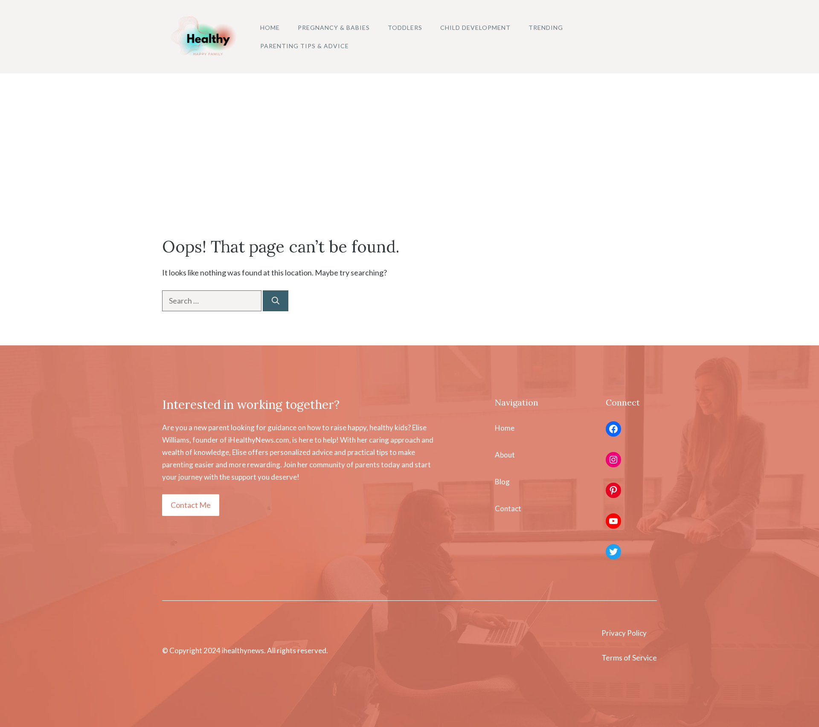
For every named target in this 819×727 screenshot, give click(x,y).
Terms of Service (629, 657)
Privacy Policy (624, 633)
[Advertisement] (409, 137)
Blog (502, 481)
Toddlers (405, 27)
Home (270, 27)
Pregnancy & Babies (334, 27)
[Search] (275, 300)
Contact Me (191, 505)
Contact (508, 508)
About (505, 454)
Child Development (475, 27)
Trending (546, 27)
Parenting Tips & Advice (304, 45)
